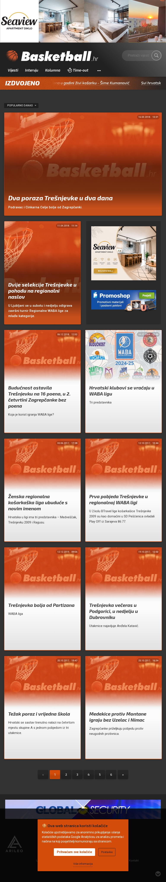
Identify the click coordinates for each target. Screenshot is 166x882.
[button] (99, 70)
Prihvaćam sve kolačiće (74, 852)
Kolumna (52, 70)
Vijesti (13, 70)
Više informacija (83, 863)
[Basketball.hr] (51, 56)
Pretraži (156, 56)
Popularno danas (20, 105)
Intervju (31, 70)
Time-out (80, 70)
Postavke (107, 852)
